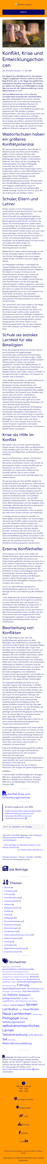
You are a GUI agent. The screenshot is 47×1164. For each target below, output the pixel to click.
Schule (24, 1018)
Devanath (16, 827)
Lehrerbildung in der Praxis (26, 1001)
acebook (24, 1133)
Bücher (7, 887)
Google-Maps (25, 1108)
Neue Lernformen (16, 1014)
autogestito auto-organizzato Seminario (15, 977)
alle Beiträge (18, 869)
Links (25, 1116)
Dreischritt (6, 982)
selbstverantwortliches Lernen (17, 935)
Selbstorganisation (13, 1022)
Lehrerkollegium (9, 840)
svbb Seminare (36, 1035)
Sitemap (25, 1125)
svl (4, 1039)
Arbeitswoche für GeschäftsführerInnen (15, 972)
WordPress (32, 1151)
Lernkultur (10, 1009)
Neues (7, 915)
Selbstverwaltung (11, 938)
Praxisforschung (11, 925)
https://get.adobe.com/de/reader (17, 1069)
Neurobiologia (37, 1014)
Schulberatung (10, 931)
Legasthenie (8, 1001)
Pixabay (28, 827)
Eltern (14, 982)
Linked (22, 1142)
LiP (20, 1010)
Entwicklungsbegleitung (29, 982)
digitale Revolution (8, 979)
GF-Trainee (6, 991)
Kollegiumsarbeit (9, 838)
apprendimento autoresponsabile (18, 969)
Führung (7, 894)
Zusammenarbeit (11, 952)
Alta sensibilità (16, 966)
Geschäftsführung (12, 898)
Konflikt (16, 835)
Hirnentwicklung (16, 991)
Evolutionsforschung (9, 985)
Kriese (27, 838)
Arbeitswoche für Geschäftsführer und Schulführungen (20, 974)
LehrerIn (5, 1005)
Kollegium (37, 835)
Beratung (34, 977)
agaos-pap (6, 966)
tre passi (11, 1040)
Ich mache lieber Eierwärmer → (31, 850)
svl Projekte (9, 945)
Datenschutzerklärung (25, 1158)
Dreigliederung (33, 979)
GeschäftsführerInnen (14, 988)
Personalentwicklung (13, 921)
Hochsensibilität (11, 901)
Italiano (7, 904)
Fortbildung (9, 891)
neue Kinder (31, 1009)
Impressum (8, 1158)
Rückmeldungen (11, 928)
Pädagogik (8, 918)
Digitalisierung (21, 979)
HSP (4, 995)
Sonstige (8, 942)
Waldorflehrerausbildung (14, 948)
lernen (31, 1005)
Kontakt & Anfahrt (25, 1099)
